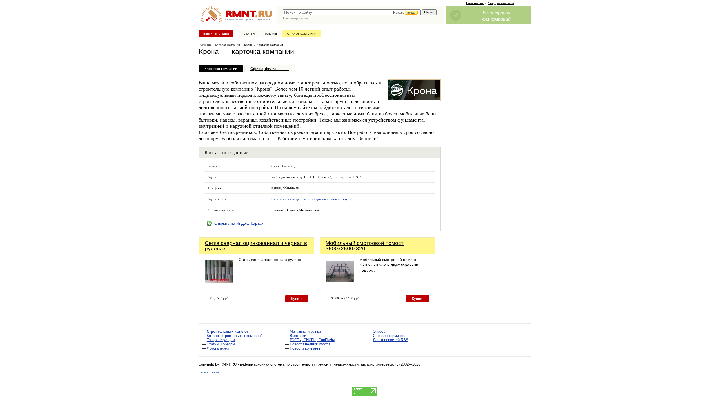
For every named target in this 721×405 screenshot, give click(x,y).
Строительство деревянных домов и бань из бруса (311, 198)
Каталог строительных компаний (234, 336)
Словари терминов (389, 336)
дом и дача (264, 19)
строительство (234, 19)
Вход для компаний (501, 3)
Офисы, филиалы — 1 (269, 69)
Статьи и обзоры (221, 344)
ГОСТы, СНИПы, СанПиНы (312, 340)
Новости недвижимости (310, 344)
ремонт (250, 19)
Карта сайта (209, 372)
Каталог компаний (301, 33)
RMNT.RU (205, 44)
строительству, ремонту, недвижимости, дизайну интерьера (342, 364)
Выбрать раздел (216, 33)
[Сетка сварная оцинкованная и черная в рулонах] (219, 285)
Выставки (298, 336)
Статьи (249, 33)
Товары (270, 33)
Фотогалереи (218, 348)
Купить (296, 298)
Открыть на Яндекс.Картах (238, 223)
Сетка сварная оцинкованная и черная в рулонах (256, 245)
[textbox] (352, 12)
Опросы (379, 331)
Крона (248, 44)
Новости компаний (305, 348)
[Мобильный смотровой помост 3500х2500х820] (340, 285)
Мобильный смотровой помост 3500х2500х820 (365, 245)
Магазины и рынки (305, 331)
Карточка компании (220, 69)
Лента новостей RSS (390, 340)
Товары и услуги (221, 340)
